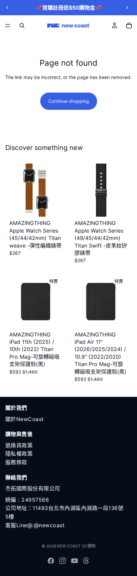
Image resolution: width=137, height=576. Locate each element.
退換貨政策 (19, 445)
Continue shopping (68, 101)
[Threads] (86, 561)
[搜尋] (22, 25)
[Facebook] (51, 561)
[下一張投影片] (127, 7)
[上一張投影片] (7, 7)
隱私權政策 (19, 454)
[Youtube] (74, 561)
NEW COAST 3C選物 (76, 545)
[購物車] (129, 25)
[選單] (7, 25)
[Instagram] (63, 561)
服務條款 (16, 462)
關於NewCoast (24, 419)
